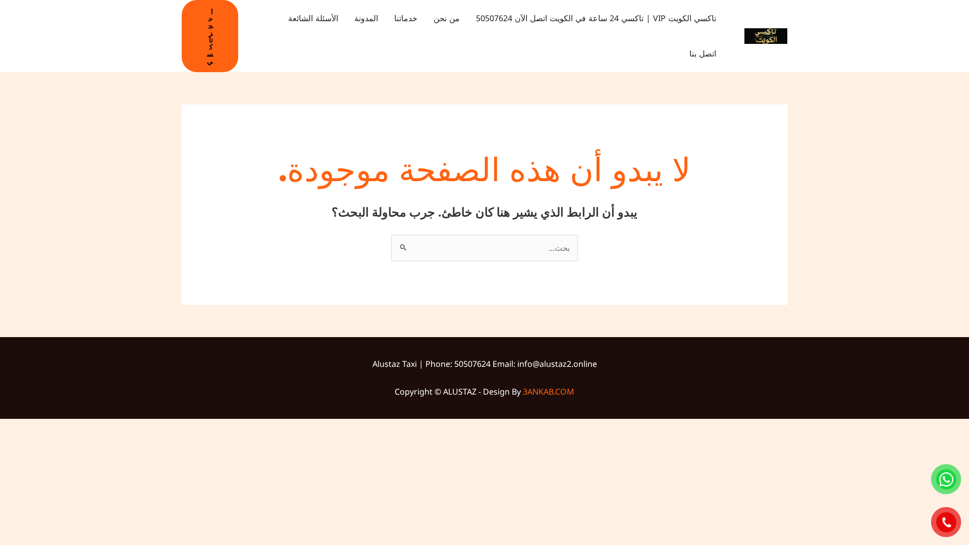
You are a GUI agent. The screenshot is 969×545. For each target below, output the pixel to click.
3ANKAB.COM (548, 391)
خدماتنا (405, 18)
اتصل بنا (702, 54)
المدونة (366, 18)
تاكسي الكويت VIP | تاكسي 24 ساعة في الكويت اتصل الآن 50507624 (596, 18)
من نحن (447, 18)
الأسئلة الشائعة (313, 18)
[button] (210, 36)
